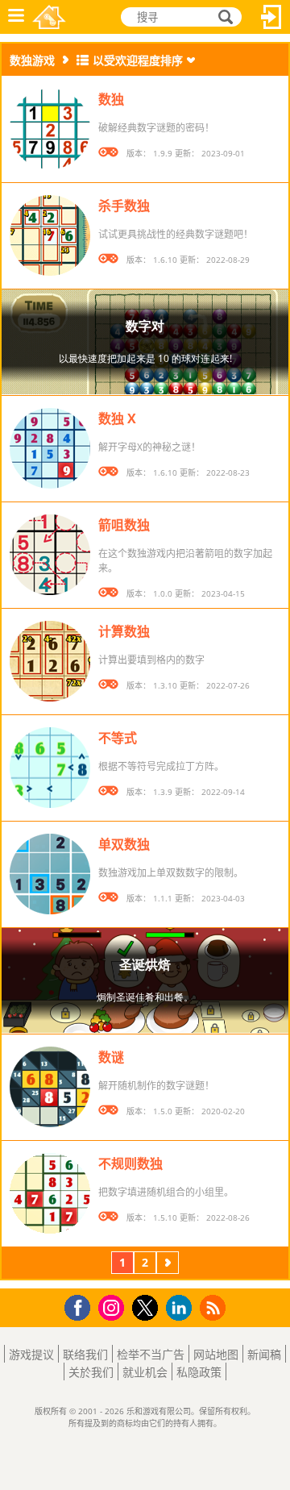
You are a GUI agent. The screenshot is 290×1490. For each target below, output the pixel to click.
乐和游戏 (49, 17)
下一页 (167, 1264)
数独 (111, 99)
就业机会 (145, 1372)
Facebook (81, 1306)
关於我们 (91, 1372)
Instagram (113, 1306)
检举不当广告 (150, 1354)
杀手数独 (124, 205)
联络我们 (85, 1354)
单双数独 (124, 844)
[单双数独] (50, 874)
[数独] (50, 129)
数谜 (111, 1057)
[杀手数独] (50, 235)
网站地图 (215, 1354)
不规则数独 (130, 1163)
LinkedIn (182, 1308)
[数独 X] (50, 448)
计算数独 (124, 631)
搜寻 (223, 17)
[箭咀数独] (50, 554)
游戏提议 (31, 1354)
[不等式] (50, 767)
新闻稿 (264, 1354)
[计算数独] (50, 661)
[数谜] (50, 1087)
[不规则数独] (50, 1193)
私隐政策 (199, 1372)
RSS (214, 1307)
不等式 (117, 738)
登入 (271, 17)
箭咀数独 (124, 525)
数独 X (117, 418)
